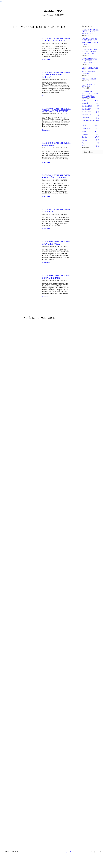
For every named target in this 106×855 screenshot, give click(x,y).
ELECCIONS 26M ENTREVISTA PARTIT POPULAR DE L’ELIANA (56, 74)
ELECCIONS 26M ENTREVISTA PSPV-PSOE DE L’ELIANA (56, 39)
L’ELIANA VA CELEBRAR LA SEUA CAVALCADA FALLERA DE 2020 (90, 94)
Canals (50, 15)
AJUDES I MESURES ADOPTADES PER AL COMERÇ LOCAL (90, 61)
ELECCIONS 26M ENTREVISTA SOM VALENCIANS (56, 277)
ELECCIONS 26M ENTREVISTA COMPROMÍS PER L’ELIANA (56, 110)
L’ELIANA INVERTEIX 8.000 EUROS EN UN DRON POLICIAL (90, 32)
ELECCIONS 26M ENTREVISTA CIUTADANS (56, 144)
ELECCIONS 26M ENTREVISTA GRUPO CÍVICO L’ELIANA (56, 176)
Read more (46, 59)
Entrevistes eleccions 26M (50, 43)
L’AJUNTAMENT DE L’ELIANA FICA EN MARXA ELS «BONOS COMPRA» (90, 41)
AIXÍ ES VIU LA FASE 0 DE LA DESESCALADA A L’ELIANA (90, 70)
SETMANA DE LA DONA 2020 (88, 85)
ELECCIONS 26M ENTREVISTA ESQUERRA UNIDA (56, 242)
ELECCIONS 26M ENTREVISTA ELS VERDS (56, 210)
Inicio (44, 15)
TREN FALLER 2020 (89, 79)
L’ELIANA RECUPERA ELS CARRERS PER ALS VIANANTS (90, 52)
